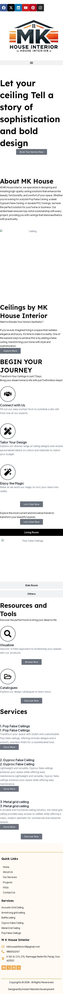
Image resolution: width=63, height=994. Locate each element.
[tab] (31, 532)
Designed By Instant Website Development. (31, 989)
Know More (9, 747)
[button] (31, 62)
